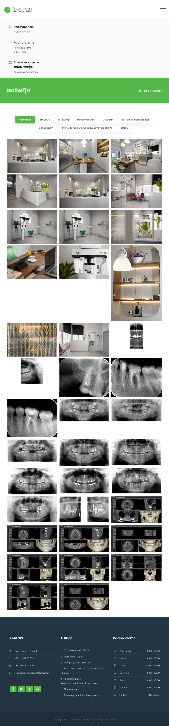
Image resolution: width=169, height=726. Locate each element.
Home (145, 90)
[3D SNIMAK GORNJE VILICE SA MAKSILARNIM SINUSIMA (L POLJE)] (84, 567)
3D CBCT (45, 119)
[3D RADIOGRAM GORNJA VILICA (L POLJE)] (136, 509)
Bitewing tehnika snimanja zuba (82, 695)
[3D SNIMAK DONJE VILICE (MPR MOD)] (84, 596)
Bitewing (63, 119)
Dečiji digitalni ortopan (77, 662)
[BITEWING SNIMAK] (84, 508)
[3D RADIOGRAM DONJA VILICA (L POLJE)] (32, 538)
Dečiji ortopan (85, 119)
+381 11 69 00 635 (24, 658)
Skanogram (46, 128)
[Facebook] (13, 689)
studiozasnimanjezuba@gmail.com (31, 672)
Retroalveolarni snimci (135, 119)
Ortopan (108, 119)
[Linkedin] (37, 689)
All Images (25, 119)
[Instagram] (29, 689)
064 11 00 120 (22, 32)
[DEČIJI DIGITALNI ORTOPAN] (84, 409)
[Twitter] (21, 689)
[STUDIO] (136, 282)
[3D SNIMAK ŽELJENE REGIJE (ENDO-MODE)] (32, 567)
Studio (125, 128)
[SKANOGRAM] (136, 335)
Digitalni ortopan (73, 656)
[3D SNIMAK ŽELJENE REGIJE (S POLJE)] (32, 596)
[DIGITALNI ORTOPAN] (84, 452)
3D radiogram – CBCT (76, 650)
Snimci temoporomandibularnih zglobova (86, 128)
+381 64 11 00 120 (24, 665)
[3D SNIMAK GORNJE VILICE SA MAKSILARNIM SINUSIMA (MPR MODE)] (136, 567)
